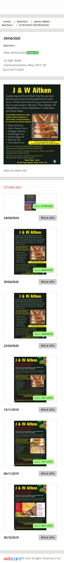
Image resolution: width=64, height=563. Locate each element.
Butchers (22, 21)
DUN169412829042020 (34, 25)
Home (7, 21)
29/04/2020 (12, 38)
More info (47, 218)
